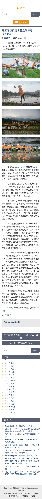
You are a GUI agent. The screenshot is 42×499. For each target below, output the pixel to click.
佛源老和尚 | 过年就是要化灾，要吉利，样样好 (22, 456)
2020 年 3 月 (9, 404)
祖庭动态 (7, 315)
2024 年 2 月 (9, 383)
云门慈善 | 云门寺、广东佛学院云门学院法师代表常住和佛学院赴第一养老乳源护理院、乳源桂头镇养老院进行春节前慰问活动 (22, 461)
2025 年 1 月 (9, 377)
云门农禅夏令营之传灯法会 (21, 343)
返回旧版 (21, 490)
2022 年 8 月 (9, 395)
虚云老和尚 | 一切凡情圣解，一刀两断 (18, 426)
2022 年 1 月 (9, 401)
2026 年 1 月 (9, 369)
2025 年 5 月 (9, 372)
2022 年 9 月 (9, 392)
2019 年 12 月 (10, 407)
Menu (23, 22)
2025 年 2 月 (9, 375)
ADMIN (23, 38)
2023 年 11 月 (10, 386)
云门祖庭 (20, 488)
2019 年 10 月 (10, 412)
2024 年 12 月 (10, 380)
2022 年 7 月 (9, 398)
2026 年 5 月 (9, 363)
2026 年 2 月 (9, 366)
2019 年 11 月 (10, 410)
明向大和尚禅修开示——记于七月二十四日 (21, 336)
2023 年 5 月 (9, 389)
